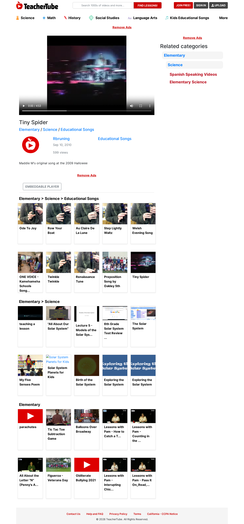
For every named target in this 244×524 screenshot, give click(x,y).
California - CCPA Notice (162, 513)
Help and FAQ (94, 513)
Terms (137, 513)
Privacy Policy (118, 513)
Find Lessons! (148, 5)
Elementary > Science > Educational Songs (59, 198)
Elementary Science (188, 82)
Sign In (201, 5)
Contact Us (73, 513)
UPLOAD (220, 5)
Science (50, 129)
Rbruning (61, 138)
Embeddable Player (42, 186)
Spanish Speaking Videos (193, 74)
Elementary (29, 129)
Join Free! (183, 5)
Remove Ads (122, 27)
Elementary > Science (39, 301)
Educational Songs (77, 129)
